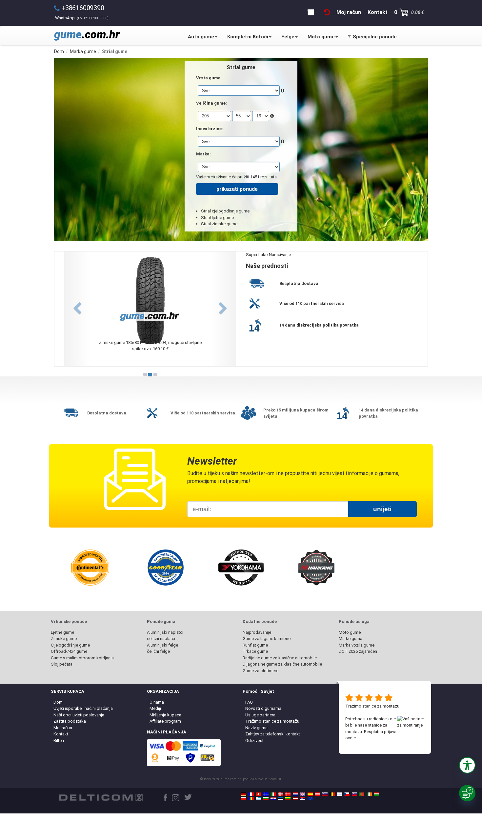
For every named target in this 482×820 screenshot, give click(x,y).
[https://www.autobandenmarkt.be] (332, 794)
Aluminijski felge (162, 645)
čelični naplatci (161, 638)
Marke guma (350, 638)
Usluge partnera (260, 714)
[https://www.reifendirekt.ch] (258, 794)
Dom (58, 702)
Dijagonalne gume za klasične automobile (282, 664)
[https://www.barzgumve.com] (266, 798)
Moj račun (62, 727)
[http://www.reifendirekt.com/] (310, 798)
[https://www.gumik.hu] (376, 794)
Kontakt (60, 733)
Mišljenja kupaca (165, 714)
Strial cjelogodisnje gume (225, 211)
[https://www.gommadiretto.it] (273, 794)
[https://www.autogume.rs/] (302, 798)
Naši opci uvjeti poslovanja (78, 714)
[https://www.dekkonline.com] (280, 794)
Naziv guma (256, 727)
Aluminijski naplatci (165, 632)
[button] (467, 765)
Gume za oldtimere (260, 670)
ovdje (350, 737)
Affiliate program (165, 721)
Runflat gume (255, 645)
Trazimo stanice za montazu (372, 706)
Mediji (155, 708)
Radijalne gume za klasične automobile (280, 657)
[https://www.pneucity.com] (361, 794)
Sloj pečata (61, 664)
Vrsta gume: (209, 77)
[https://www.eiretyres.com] (369, 794)
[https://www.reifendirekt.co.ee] (280, 798)
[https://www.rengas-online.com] (339, 794)
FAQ (249, 702)
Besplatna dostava (298, 283)
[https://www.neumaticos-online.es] (310, 794)
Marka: (203, 153)
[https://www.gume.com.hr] (273, 798)
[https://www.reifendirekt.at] (317, 794)
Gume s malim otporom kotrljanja (82, 657)
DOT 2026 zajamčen (358, 651)
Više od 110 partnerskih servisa (311, 303)
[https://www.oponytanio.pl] (243, 798)
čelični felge (158, 651)
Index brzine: (209, 128)
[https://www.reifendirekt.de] (243, 794)
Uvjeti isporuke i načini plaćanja (83, 708)
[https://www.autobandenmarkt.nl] (295, 794)
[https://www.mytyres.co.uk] (302, 794)
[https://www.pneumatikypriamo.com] (354, 794)
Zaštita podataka (69, 721)
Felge (287, 37)
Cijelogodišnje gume (70, 645)
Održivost (254, 740)
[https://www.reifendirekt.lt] (288, 798)
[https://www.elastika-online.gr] (258, 798)
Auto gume (201, 37)
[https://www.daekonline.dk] (288, 794)
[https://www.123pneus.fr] (251, 794)
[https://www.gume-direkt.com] (325, 794)
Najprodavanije (257, 632)
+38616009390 (82, 8)
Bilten (58, 740)
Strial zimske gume (219, 223)
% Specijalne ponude (372, 37)
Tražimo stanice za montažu (272, 721)
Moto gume (321, 37)
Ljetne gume (62, 632)
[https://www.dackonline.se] (266, 794)
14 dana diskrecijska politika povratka (319, 325)
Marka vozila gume (356, 645)
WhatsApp (82, 17)
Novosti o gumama (263, 708)
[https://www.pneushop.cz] (347, 794)
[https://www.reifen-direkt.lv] (295, 798)
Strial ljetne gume (217, 217)
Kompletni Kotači (247, 37)
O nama (157, 702)
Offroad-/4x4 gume (69, 651)
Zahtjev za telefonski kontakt (272, 733)
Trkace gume (255, 651)
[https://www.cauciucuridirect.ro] (251, 798)
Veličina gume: (211, 103)
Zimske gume (64, 638)
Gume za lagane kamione (267, 638)
